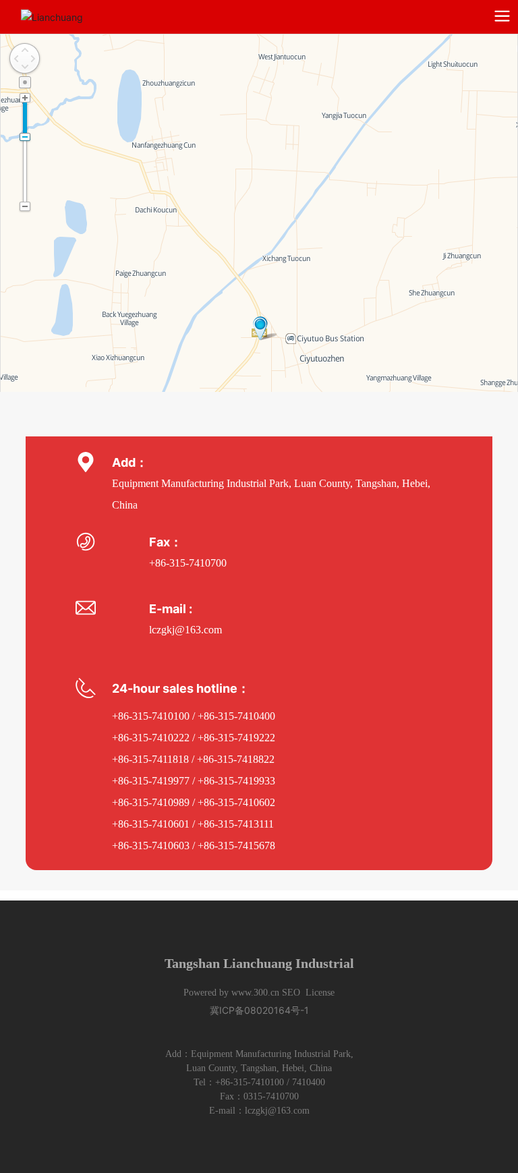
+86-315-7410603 (151, 845)
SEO (291, 993)
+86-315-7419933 (236, 780)
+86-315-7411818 (150, 759)
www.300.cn (255, 993)
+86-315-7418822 (236, 759)
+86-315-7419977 (151, 780)
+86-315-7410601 (151, 824)
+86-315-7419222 (236, 737)
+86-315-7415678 (236, 845)
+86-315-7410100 (151, 716)
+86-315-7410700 (188, 563)
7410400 (308, 1082)
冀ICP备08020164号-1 (259, 1010)
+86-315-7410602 (238, 802)
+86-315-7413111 (236, 824)
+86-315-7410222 (151, 737)
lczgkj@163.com (185, 629)
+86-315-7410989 (151, 802)
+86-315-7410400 (238, 716)
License (320, 993)
